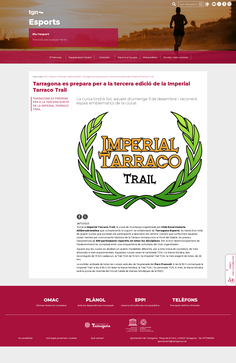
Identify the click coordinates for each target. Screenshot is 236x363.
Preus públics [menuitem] (150, 57)
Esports (44, 22)
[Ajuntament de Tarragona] (36, 13)
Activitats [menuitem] (105, 57)
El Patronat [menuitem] (55, 57)
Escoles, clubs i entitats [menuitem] (175, 57)
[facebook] (224, 4)
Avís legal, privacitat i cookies (61, 338)
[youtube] (214, 4)
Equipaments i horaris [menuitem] (80, 57)
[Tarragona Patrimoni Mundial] (139, 331)
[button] (207, 4)
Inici (46, 76)
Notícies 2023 (74, 76)
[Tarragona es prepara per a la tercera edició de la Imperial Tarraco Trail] (140, 160)
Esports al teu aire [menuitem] (127, 57)
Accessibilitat (25, 338)
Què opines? (97, 338)
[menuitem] (50, 104)
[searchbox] (174, 4)
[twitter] (219, 4)
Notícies (62, 76)
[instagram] (229, 4)
